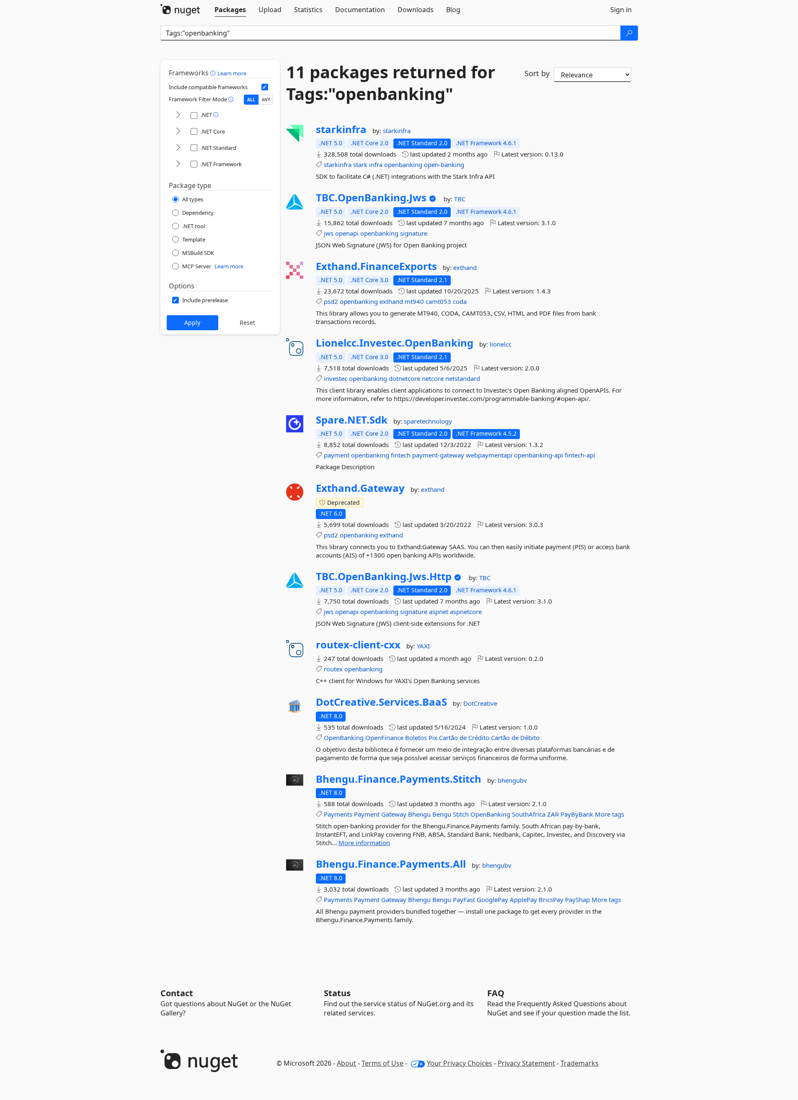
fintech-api (580, 455)
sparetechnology (428, 421)
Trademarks (579, 1063)
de (463, 737)
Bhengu (419, 814)
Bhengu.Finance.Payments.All (391, 864)
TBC (459, 199)
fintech (401, 455)
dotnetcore (404, 378)
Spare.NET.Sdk (351, 419)
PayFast (464, 899)
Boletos (416, 737)
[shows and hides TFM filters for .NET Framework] (178, 164)
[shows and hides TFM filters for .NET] (178, 115)
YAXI (423, 646)
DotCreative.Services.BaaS (381, 702)
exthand (465, 267)
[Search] (629, 33)
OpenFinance (384, 737)
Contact (176, 993)
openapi (347, 233)
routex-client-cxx (358, 644)
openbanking (403, 164)
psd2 (331, 301)
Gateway (393, 814)
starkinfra (341, 129)
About (346, 1063)
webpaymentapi (489, 455)
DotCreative (480, 703)
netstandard (462, 378)
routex (333, 669)
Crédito (478, 737)
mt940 (414, 301)
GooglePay (492, 899)
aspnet (438, 611)
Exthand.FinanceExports (376, 266)
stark (360, 164)
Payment (367, 814)
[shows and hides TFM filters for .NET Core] (178, 131)
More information (364, 842)
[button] (213, 72)
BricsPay (551, 899)
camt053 (438, 301)
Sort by (537, 73)
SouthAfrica (528, 814)
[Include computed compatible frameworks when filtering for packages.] (264, 87)
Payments (338, 814)
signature (413, 233)
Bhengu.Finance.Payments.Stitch (398, 779)
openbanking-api (538, 455)
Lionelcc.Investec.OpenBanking (394, 342)
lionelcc (500, 344)
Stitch (461, 814)
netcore (433, 378)
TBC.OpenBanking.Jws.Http (384, 576)
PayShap (577, 899)
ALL (251, 100)
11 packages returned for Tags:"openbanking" (390, 83)
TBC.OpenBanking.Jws (371, 197)
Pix (433, 737)
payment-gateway (438, 455)
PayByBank (576, 814)
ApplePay (523, 899)
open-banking (444, 164)
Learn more (231, 73)
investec (335, 378)
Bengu (441, 814)
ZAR (553, 814)
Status (337, 993)
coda (460, 301)
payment (336, 455)
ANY (266, 100)
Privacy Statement (526, 1063)
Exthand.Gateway (360, 488)
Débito (530, 737)
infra (375, 164)
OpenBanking (344, 737)
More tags (609, 814)
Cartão (448, 737)
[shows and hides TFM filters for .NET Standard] (178, 148)
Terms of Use (382, 1063)
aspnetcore (466, 611)
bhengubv (512, 780)
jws (328, 233)
